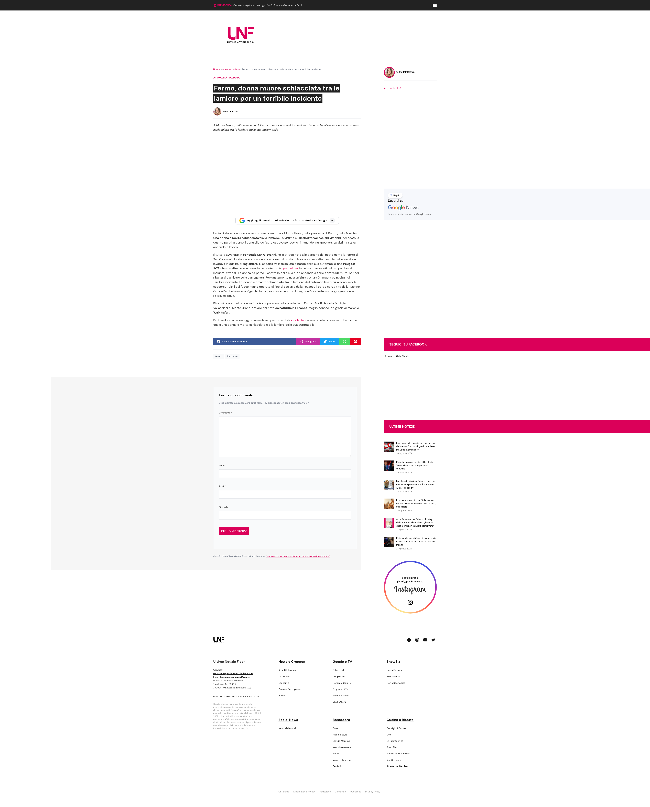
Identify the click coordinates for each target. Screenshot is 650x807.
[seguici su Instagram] (417, 640)
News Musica (394, 676)
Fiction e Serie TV (342, 682)
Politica (282, 695)
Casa (335, 728)
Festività (337, 766)
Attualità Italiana (231, 69)
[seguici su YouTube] (425, 640)
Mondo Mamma (341, 740)
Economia (283, 682)
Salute (336, 753)
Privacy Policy (372, 791)
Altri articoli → (393, 88)
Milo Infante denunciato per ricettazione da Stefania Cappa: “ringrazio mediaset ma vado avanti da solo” (416, 446)
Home (216, 69)
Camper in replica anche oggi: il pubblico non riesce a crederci (267, 5)
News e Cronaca (291, 661)
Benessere (341, 720)
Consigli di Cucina (396, 728)
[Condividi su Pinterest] (355, 341)
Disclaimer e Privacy (304, 791)
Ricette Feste (394, 760)
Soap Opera (339, 701)
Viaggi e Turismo (342, 760)
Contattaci (340, 791)
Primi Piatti (392, 747)
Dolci (389, 734)
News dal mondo (287, 728)
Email (222, 486)
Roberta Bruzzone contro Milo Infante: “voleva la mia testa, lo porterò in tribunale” (415, 465)
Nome (222, 465)
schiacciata (250, 238)
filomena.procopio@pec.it (235, 676)
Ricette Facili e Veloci (398, 753)
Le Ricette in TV (395, 740)
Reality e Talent (341, 695)
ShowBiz (393, 661)
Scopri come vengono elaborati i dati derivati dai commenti (298, 556)
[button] (435, 5)
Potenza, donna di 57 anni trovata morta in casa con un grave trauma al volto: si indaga (416, 541)
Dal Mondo (284, 676)
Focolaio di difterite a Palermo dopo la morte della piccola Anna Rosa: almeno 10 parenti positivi (415, 484)
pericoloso (290, 268)
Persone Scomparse (289, 689)
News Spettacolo (396, 682)
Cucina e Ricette (400, 720)
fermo (218, 356)
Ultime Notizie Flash (396, 356)
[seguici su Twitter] (433, 640)
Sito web (223, 507)
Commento (225, 412)
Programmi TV (340, 689)
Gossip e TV (342, 661)
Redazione (325, 791)
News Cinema (394, 670)
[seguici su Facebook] (409, 640)
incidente (298, 320)
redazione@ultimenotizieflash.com (233, 673)
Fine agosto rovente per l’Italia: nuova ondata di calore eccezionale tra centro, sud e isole (416, 503)
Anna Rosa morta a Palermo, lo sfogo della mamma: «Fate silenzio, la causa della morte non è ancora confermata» (415, 522)
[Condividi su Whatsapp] (344, 341)
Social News (288, 720)
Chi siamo (283, 791)
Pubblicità (355, 791)
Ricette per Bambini (397, 766)
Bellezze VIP (339, 670)
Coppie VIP (339, 676)
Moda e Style (340, 734)
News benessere (342, 747)
